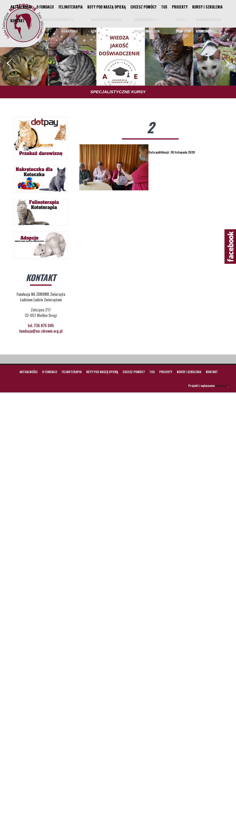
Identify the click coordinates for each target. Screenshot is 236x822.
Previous (9, 63)
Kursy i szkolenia (207, 7)
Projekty (180, 7)
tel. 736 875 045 (41, 325)
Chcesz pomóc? (143, 7)
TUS (164, 7)
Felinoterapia (71, 7)
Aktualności (21, 7)
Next (227, 63)
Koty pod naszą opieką (106, 7)
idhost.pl (221, 385)
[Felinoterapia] (23, 42)
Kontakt (17, 20)
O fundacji (45, 7)
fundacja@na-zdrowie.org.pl (40, 331)
